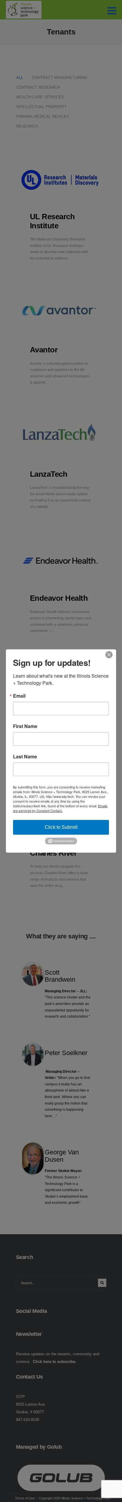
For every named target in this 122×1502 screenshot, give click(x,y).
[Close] (110, 654)
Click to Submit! (61, 827)
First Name (25, 726)
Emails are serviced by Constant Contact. (60, 808)
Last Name (25, 756)
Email (19, 696)
